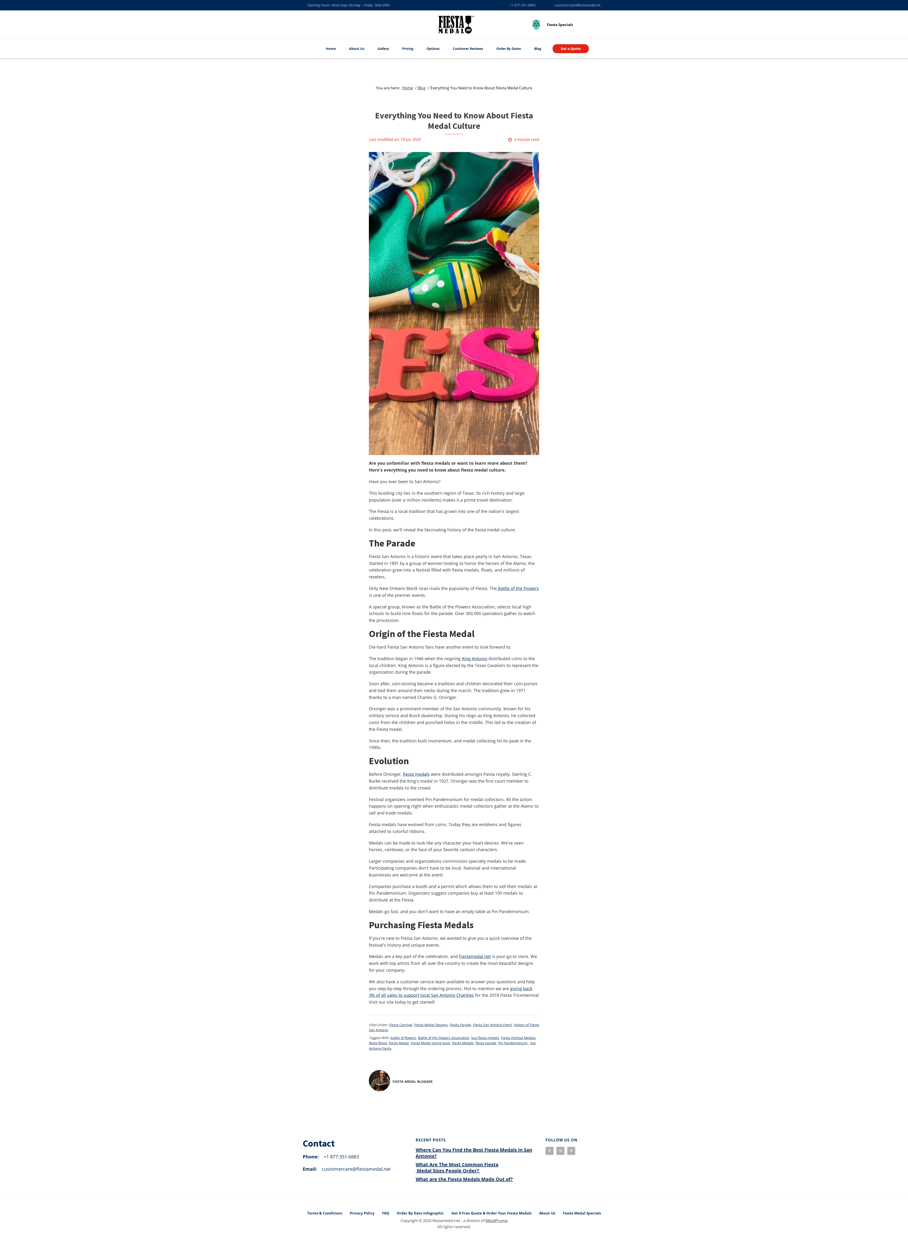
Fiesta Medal (399, 1043)
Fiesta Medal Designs (431, 1025)
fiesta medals (416, 774)
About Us (356, 48)
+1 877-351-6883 (523, 5)
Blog (537, 48)
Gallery (383, 48)
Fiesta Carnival (400, 1025)
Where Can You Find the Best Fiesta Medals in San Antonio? (474, 1153)
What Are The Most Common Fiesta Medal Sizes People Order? (457, 1167)
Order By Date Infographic (420, 1213)
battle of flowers (403, 1038)
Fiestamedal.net (475, 956)
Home (331, 48)
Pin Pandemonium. (513, 1043)
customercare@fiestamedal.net (577, 5)
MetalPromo (496, 1220)
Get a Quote (571, 48)
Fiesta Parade (460, 1025)
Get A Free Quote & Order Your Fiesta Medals (491, 1213)
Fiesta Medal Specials (582, 1213)
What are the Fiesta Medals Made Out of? (464, 1179)
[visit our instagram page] (560, 1151)
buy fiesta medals (485, 1038)
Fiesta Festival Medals (518, 1038)
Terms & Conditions (324, 1213)
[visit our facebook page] (550, 1151)
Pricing (407, 48)
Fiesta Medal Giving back (430, 1043)
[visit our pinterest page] (571, 1151)
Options (433, 48)
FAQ (385, 1213)
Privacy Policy (362, 1213)
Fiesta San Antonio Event (492, 1025)
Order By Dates (508, 48)
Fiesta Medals (463, 1043)
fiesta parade (486, 1043)
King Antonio (474, 658)
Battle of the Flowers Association (443, 1038)
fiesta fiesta (378, 1043)
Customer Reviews (468, 48)
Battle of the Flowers (518, 588)
